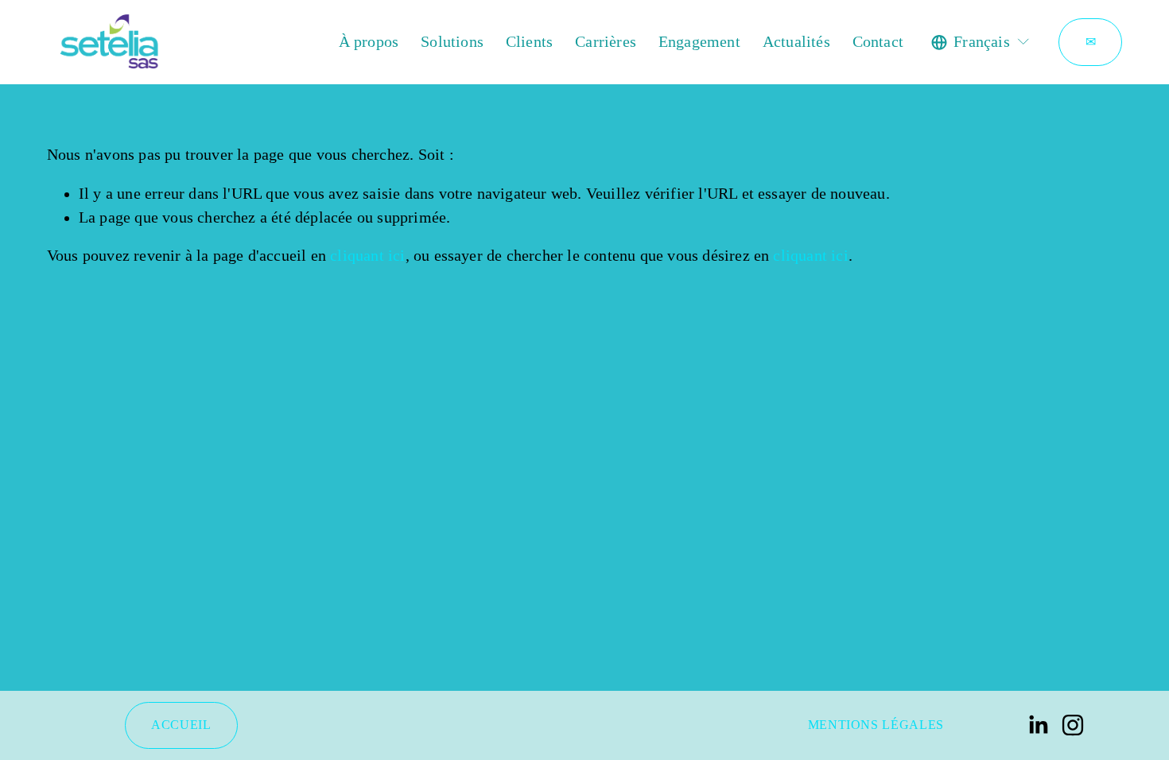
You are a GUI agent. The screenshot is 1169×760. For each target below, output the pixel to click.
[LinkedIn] (1038, 725)
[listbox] (981, 42)
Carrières (605, 41)
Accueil (181, 724)
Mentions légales (876, 724)
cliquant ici (367, 255)
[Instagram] (1073, 725)
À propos (369, 41)
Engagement (699, 41)
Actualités (796, 41)
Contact (877, 41)
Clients (529, 41)
